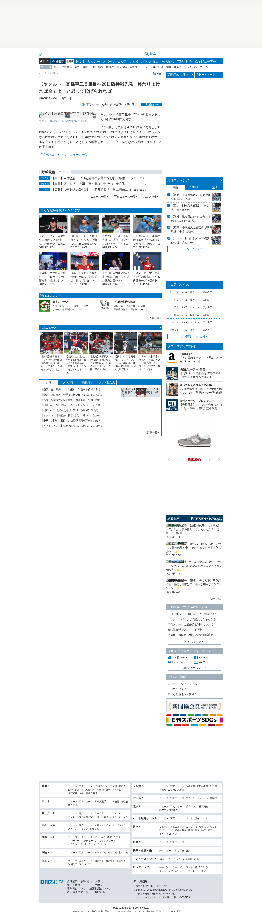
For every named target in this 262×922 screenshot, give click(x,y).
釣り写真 (179, 850)
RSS (159, 73)
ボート (189, 818)
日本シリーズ (60, 301)
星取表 (213, 786)
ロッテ (175, 322)
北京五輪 (123, 852)
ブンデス (110, 825)
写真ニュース (48, 327)
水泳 (103, 837)
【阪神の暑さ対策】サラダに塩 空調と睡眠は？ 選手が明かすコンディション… (194, 584)
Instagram (178, 662)
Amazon (185, 353)
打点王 (141, 306)
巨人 (192, 292)
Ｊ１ (107, 813)
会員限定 (58, 61)
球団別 (133, 67)
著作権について (76, 888)
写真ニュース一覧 (125, 196)
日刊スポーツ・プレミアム (196, 400)
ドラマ (211, 830)
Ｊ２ (114, 813)
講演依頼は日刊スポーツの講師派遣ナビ (192, 634)
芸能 (180, 61)
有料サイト (180, 871)
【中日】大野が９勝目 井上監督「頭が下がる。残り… (72, 420)
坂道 (201, 827)
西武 (176, 315)
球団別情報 (68, 309)
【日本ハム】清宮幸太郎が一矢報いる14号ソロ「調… (70, 410)
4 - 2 (184, 299)
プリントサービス (197, 871)
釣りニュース (166, 850)
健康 (188, 850)
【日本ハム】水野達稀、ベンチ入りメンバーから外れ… (72, 405)
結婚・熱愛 (180, 830)
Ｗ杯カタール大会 (99, 817)
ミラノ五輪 (100, 852)
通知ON (153, 104)
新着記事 (173, 518)
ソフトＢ (194, 322)
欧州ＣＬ (94, 829)
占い (175, 834)
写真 (56, 67)
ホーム (45, 61)
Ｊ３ (120, 813)
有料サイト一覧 (205, 74)
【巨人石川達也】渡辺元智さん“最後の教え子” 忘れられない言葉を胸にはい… (193, 547)
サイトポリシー (76, 885)
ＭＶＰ (144, 309)
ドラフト (145, 67)
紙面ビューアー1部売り (194, 369)
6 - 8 (184, 292)
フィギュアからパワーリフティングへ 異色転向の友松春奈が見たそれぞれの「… (194, 566)
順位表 (110, 67)
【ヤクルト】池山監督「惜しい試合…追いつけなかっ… (72, 415)
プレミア (121, 825)
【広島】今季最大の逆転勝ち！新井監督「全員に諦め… (89, 189)
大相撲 (134, 61)
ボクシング (202, 798)
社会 (189, 61)
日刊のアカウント (193, 667)
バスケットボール (77, 844)
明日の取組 (202, 786)
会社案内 (72, 881)
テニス (117, 837)
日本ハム (194, 315)
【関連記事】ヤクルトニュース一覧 (63, 154)
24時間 (194, 187)
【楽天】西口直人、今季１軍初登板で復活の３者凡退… (89, 183)
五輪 (44, 852)
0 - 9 (184, 322)
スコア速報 (81, 67)
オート (204, 818)
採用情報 (86, 881)
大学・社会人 (174, 67)
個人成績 (121, 67)
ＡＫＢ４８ (191, 827)
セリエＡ (99, 825)
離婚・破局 (194, 830)
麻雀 (196, 859)
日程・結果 (97, 67)
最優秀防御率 (121, 309)
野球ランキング (178, 180)
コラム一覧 (176, 867)
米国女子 (72, 864)
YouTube (204, 662)
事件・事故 (165, 834)
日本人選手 (100, 801)
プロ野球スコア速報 (193, 336)
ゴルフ (122, 61)
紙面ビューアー (205, 61)
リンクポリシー (98, 885)
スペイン (72, 829)
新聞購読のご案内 (178, 74)
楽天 (192, 330)
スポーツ (109, 61)
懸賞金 (162, 790)
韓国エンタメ (166, 830)
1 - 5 (184, 330)
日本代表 (99, 813)
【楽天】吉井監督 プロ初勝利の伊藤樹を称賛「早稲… (89, 178)
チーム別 (123, 817)
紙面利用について (100, 888)
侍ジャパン (191, 67)
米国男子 (121, 861)
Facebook (205, 657)
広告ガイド (102, 881)
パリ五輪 (112, 852)
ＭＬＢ (80, 61)
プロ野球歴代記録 (124, 301)
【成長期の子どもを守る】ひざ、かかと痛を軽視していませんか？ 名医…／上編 (193, 529)
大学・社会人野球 (88, 793)
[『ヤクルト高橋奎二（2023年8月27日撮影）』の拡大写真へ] (67, 115)
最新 (175, 187)
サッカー (94, 61)
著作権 (150, 911)
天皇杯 (113, 817)
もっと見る (193, 248)
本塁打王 (130, 306)
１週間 (213, 187)
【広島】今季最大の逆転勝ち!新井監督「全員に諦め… (191, 229)
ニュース (46, 67)
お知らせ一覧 (193, 641)
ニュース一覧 (98, 196)
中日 (176, 299)
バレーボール (75, 841)
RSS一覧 (203, 867)
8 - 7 (184, 307)
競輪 (196, 818)
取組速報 (190, 786)
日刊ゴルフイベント (180, 689)
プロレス (190, 798)
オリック (174, 330)
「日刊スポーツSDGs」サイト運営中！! (192, 614)
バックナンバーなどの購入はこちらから (192, 619)
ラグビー (88, 841)
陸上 (97, 837)
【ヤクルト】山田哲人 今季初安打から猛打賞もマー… (191, 240)
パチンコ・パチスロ (182, 859)
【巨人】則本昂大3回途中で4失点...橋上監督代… (190, 207)
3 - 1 (184, 315)
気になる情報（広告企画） (184, 694)
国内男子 (99, 861)
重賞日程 (203, 806)
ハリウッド (211, 827)
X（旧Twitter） (181, 657)
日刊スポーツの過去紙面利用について (190, 624)
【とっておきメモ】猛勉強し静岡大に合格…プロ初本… (72, 425)
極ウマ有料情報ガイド (170, 810)
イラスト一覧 (190, 867)
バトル (146, 61)
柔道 (109, 837)
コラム (204, 67)
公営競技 (168, 61)
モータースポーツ (97, 844)
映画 (203, 830)
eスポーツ (164, 859)
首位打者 (118, 306)
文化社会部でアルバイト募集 (185, 629)
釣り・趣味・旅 (142, 850)
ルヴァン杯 (82, 817)
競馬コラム (191, 806)
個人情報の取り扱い (79, 892)
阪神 (192, 299)
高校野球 (158, 67)
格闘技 (213, 798)
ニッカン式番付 (176, 790)
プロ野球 (66, 67)
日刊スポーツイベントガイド (185, 683)
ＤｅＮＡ (194, 307)
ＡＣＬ (71, 817)
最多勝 (134, 309)
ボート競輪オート (143, 818)
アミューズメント (143, 858)
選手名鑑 (96, 790)
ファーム (116, 790)
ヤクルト (174, 292)
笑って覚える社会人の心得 (196, 385)
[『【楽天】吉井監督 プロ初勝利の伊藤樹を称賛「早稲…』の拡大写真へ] (140, 407)
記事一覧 (152, 432)
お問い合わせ (103, 892)
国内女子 (110, 861)
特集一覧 (154, 318)
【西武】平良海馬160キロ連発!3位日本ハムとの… (190, 196)
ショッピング (166, 871)
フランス (83, 829)
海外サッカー (50, 825)
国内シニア (85, 864)
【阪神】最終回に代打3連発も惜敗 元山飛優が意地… (190, 218)
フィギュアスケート (105, 841)
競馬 (156, 61)
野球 (70, 61)
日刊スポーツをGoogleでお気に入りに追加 (111, 104)
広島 (176, 307)
